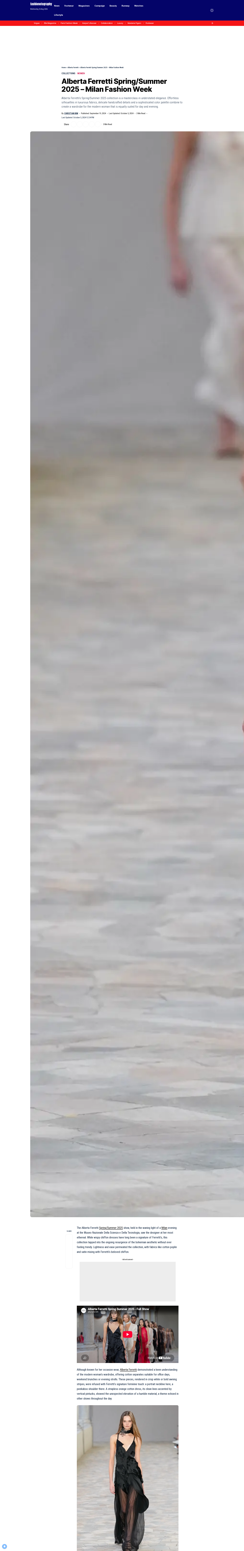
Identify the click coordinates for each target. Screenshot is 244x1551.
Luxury (120, 23)
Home (64, 67)
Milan (164, 1228)
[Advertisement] (122, 39)
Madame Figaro (134, 23)
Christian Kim (71, 113)
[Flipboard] (209, 23)
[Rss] (212, 23)
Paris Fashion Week (69, 23)
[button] (206, 10)
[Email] (86, 124)
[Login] (201, 10)
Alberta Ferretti (73, 67)
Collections (68, 73)
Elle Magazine (50, 23)
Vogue (37, 23)
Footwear (150, 23)
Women (81, 73)
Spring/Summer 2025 (111, 1228)
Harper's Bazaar (89, 23)
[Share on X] (73, 124)
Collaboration (107, 23)
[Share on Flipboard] (79, 124)
